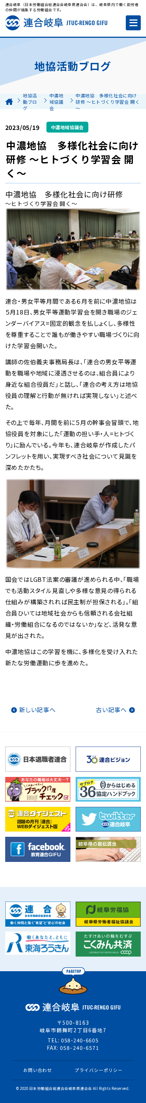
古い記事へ (111, 709)
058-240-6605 (79, 1040)
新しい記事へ (37, 709)
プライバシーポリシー (98, 1070)
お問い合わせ (37, 1070)
